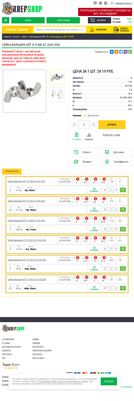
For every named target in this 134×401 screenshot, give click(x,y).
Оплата (85, 153)
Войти (28, 20)
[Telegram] (121, 52)
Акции (36, 339)
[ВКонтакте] (112, 52)
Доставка (117, 153)
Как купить (38, 346)
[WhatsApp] (130, 52)
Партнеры (7, 354)
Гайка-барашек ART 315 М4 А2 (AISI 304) (26, 181)
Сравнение (101, 29)
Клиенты (6, 350)
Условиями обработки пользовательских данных (63, 381)
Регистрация (63, 20)
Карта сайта (38, 358)
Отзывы (6, 343)
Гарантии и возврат (42, 350)
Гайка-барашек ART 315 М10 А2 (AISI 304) (27, 240)
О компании (8, 339)
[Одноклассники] (116, 52)
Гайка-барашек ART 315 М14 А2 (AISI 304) (27, 279)
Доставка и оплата (11, 346)
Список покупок (123, 29)
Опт (4, 358)
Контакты (37, 354)
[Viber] (125, 52)
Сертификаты (117, 162)
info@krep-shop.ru (124, 3)
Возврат (86, 162)
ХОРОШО (109, 381)
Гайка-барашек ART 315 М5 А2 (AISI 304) (26, 200)
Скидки (36, 343)
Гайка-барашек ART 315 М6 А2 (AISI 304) (26, 220)
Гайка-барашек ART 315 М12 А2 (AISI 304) (27, 259)
